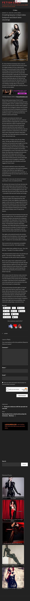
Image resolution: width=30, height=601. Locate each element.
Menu (15, 10)
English (19, 1)
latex (6, 333)
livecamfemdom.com (22, 96)
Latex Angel (17, 12)
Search (4, 461)
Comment (5, 347)
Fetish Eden (11, 2)
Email (4, 375)
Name (4, 367)
